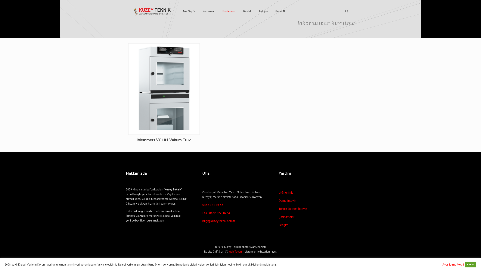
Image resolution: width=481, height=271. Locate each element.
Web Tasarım (236, 251)
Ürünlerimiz (286, 192)
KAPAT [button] (470, 264)
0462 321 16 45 (212, 205)
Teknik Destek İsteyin (293, 209)
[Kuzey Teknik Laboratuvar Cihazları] (152, 11)
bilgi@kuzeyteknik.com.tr (218, 221)
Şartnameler (286, 217)
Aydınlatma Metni (453, 264)
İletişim (283, 225)
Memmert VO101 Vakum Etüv (164, 140)
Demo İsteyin (287, 200)
